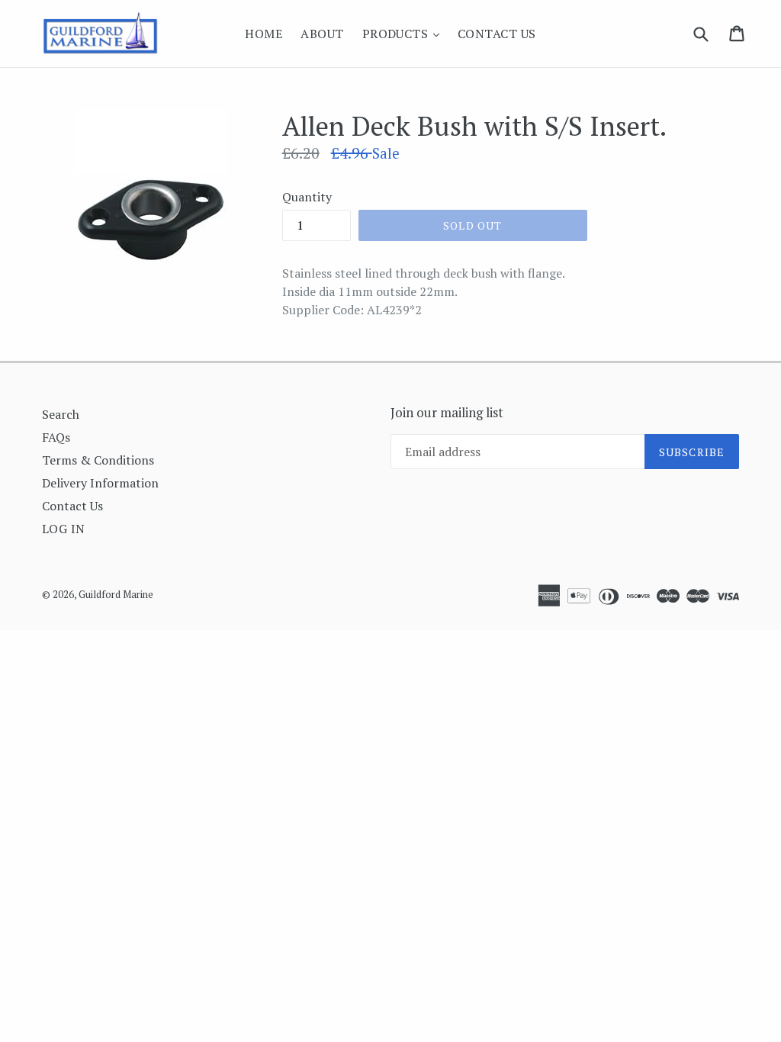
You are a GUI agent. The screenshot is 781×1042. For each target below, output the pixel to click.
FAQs (56, 437)
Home (263, 33)
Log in (63, 528)
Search (60, 414)
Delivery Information (100, 482)
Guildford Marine (116, 594)
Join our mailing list (446, 412)
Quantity (307, 196)
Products (404, 33)
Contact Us (497, 33)
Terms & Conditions (98, 460)
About (322, 33)
